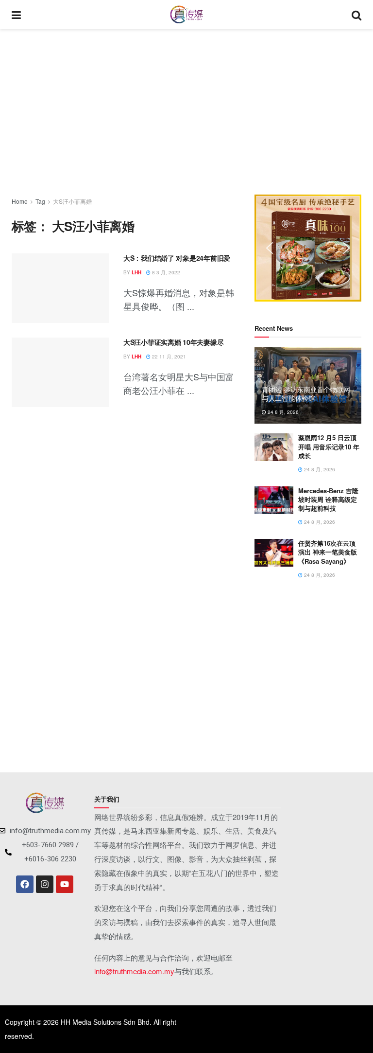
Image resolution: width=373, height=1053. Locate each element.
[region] (307, 248)
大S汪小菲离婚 (72, 201)
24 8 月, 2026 (282, 412)
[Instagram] (44, 884)
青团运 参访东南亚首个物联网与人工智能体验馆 (306, 393)
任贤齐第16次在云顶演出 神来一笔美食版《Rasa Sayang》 (327, 551)
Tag (40, 201)
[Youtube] (64, 884)
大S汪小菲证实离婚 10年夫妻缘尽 (173, 342)
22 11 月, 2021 (168, 356)
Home (20, 201)
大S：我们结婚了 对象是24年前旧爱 (176, 258)
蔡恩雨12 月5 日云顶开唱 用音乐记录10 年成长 (328, 446)
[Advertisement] (186, 112)
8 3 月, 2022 (165, 272)
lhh (136, 272)
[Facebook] (25, 884)
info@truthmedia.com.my (134, 971)
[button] (269, 248)
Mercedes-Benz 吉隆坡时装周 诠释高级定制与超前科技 (328, 499)
